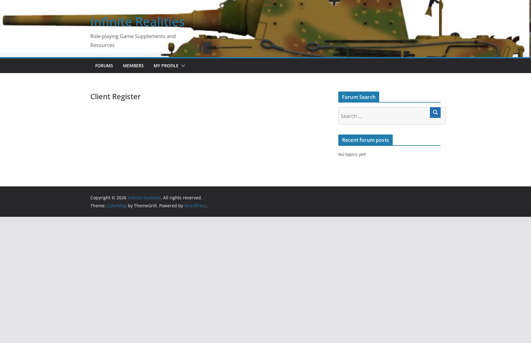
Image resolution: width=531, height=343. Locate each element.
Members (133, 65)
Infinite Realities (137, 21)
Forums (104, 65)
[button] (182, 65)
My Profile (166, 65)
